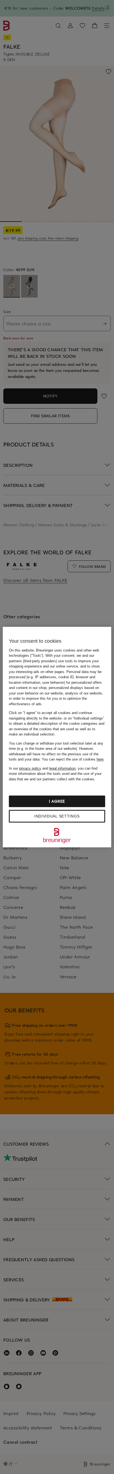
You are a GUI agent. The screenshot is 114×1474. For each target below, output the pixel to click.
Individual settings (57, 816)
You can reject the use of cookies (72, 759)
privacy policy (30, 768)
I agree (57, 801)
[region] (57, 737)
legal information (62, 768)
